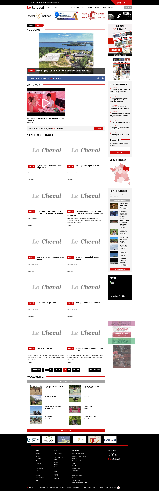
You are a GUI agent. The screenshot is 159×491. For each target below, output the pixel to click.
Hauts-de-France (76, 468)
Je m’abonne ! (98, 128)
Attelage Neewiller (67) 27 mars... (89, 303)
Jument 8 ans (49, 416)
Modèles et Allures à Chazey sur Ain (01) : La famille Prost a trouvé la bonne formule (119, 99)
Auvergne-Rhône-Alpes (78, 453)
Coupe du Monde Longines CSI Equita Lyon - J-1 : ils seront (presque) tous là (120, 91)
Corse (73, 463)
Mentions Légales (86, 487)
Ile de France (75, 470)
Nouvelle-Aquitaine (77, 475)
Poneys (38, 473)
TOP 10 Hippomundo (108, 8)
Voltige (37, 480)
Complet (38, 456)
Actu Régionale (75, 8)
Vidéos (84, 8)
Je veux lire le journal (120, 55)
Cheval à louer (88, 406)
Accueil (31, 25)
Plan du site (100, 487)
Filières (56, 464)
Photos (90, 8)
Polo (37, 470)
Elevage (55, 8)
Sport (49, 8)
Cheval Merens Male (90, 416)
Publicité (62, 487)
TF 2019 (86, 396)
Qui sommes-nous (43, 487)
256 (91, 370)
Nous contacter (54, 487)
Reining (38, 475)
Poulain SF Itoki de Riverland (54, 386)
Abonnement (76, 487)
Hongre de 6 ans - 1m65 (91, 386)
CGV (94, 487)
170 (69, 370)
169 (65, 370)
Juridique (56, 467)
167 (56, 370)
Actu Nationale (64, 8)
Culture (56, 462)
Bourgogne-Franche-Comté (79, 456)
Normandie (75, 473)
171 (74, 370)
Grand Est (74, 465)
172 (78, 370)
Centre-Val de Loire (77, 461)
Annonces (97, 8)
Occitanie (74, 477)
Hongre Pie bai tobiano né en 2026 (124, 205)
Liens (106, 487)
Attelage (38, 453)
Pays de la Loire (76, 480)
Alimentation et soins (59, 457)
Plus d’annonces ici (66, 430)
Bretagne (74, 458)
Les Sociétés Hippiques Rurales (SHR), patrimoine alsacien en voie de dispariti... (85, 213)
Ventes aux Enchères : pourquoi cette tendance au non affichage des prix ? (120, 115)
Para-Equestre (39, 468)
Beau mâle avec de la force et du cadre (124, 239)
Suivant (97, 370)
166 (51, 370)
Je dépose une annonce (66, 381)
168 (60, 370)
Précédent (36, 370)
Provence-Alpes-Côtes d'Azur (79, 482)
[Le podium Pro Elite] (120, 289)
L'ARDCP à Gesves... (45, 348)
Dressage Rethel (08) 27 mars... (88, 166)
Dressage (38, 458)
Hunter (37, 465)
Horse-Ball (38, 463)
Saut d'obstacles (40, 477)
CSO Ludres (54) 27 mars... (47, 303)
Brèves (56, 459)
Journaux (68, 487)
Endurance (39, 461)
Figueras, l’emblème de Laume (121, 122)
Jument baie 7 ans (50, 396)
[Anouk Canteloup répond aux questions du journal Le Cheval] (46, 101)
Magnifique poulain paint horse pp (123, 231)
